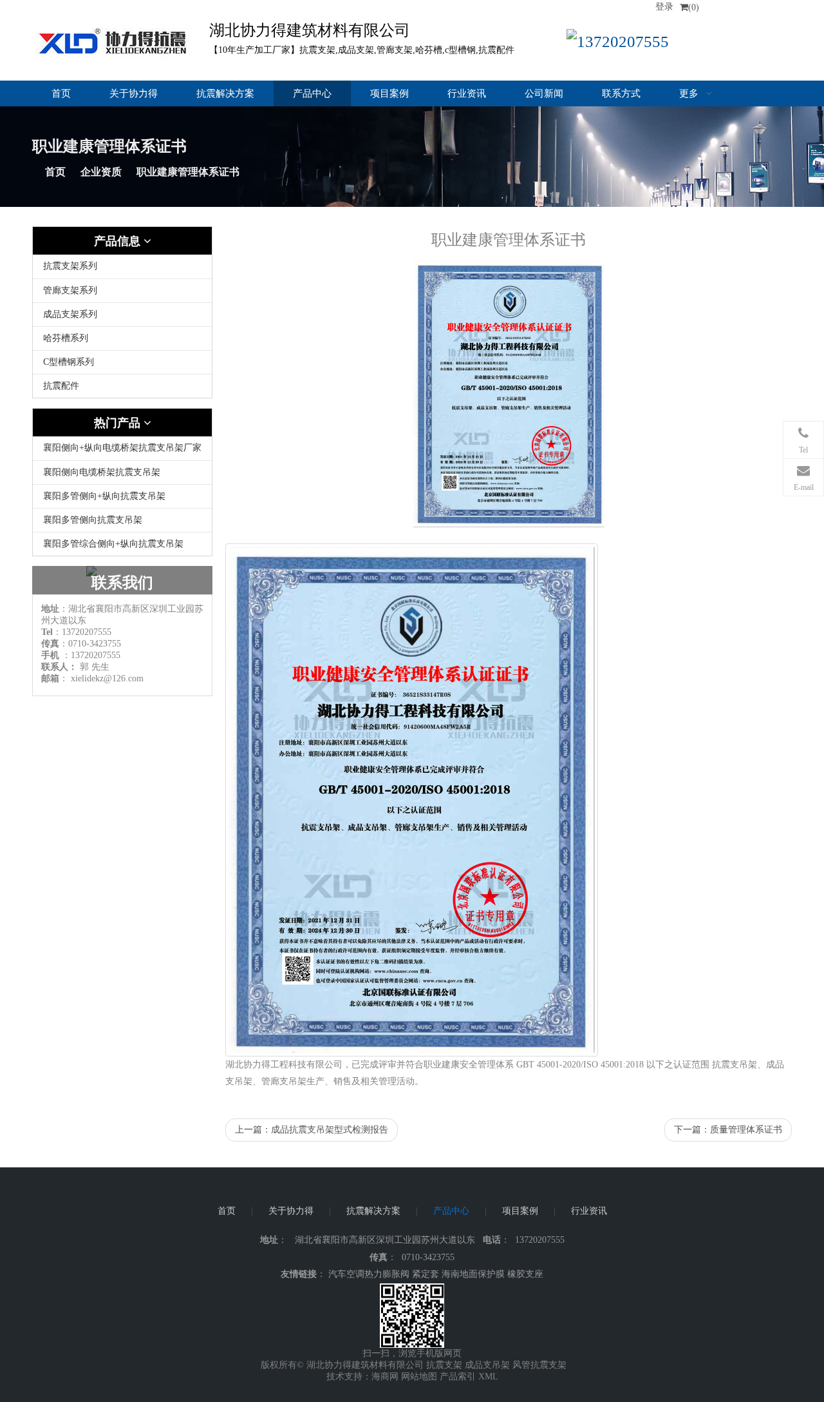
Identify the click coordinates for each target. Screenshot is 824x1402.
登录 (664, 7)
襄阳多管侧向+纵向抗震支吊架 (104, 496)
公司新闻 (544, 93)
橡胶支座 (525, 1274)
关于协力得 (133, 93)
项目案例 (389, 93)
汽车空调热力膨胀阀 (368, 1274)
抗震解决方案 (225, 93)
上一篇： (311, 1129)
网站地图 (419, 1376)
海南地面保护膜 (473, 1274)
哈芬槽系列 (65, 338)
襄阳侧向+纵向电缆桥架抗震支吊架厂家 (122, 448)
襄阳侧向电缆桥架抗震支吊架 (101, 472)
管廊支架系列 (70, 290)
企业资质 (101, 171)
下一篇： (728, 1129)
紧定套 (425, 1274)
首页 (61, 93)
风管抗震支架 (539, 1365)
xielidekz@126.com (107, 678)
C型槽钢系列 (68, 362)
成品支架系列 (70, 314)
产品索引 (458, 1376)
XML (488, 1376)
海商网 (384, 1376)
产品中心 (312, 93)
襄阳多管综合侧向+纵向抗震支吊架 (113, 544)
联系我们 (122, 582)
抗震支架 (444, 1365)
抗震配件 (61, 386)
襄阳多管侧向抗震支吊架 (92, 520)
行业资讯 (466, 93)
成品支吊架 (487, 1365)
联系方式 (621, 93)
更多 (690, 93)
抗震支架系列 (70, 266)
